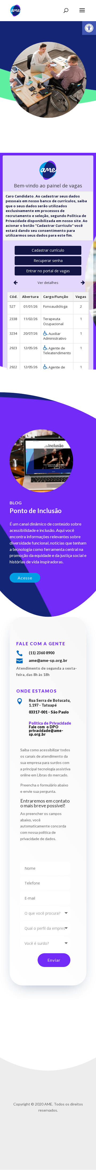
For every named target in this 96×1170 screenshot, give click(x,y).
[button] (89, 28)
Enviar (54, 959)
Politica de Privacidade (50, 723)
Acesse (25, 577)
